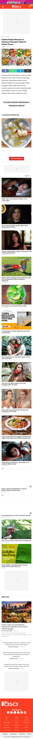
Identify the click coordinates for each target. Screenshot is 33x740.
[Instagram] (11, 712)
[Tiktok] (18, 712)
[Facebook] (8, 712)
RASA (3, 36)
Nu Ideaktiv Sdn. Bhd (15, 736)
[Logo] (16, 6)
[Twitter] (15, 712)
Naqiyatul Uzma (14, 658)
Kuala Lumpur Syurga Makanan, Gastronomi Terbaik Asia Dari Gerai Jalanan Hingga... (14, 627)
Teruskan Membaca (16, 158)
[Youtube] (21, 712)
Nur (4, 46)
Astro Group (27, 736)
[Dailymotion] (25, 712)
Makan (7, 36)
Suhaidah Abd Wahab (7, 630)
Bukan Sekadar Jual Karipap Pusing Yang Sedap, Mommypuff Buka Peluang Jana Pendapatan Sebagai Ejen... (16, 654)
